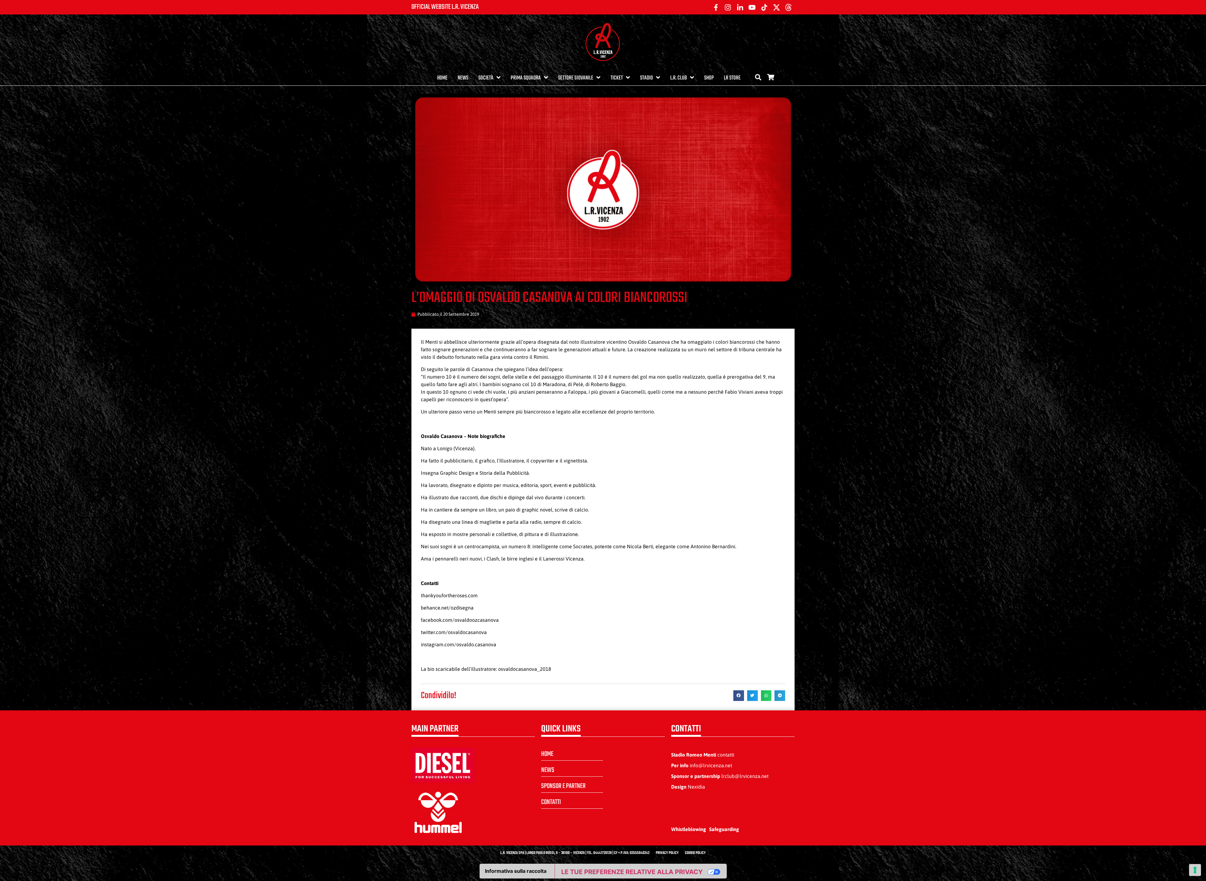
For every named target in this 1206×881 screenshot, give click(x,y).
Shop (709, 78)
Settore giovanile (575, 78)
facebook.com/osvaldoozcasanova (460, 620)
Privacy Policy (667, 853)
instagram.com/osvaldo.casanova (458, 644)
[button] (738, 695)
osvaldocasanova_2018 (524, 669)
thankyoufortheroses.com (449, 595)
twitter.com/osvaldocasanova (454, 632)
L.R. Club (678, 78)
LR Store (732, 78)
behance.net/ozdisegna (447, 607)
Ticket (617, 78)
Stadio (646, 78)
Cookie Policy (695, 853)
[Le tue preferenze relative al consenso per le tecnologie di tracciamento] (1195, 870)
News (463, 78)
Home (442, 78)
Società (485, 78)
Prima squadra (526, 78)
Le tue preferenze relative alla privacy (632, 872)
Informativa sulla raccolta (515, 871)
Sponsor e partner (563, 786)
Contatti (551, 802)
